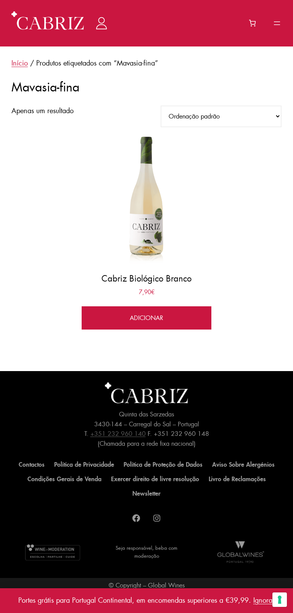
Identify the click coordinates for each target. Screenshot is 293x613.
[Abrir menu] (277, 23)
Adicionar (146, 318)
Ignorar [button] (264, 600)
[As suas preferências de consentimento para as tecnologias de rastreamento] (279, 599)
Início (19, 63)
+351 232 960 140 (118, 434)
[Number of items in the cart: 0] (252, 23)
